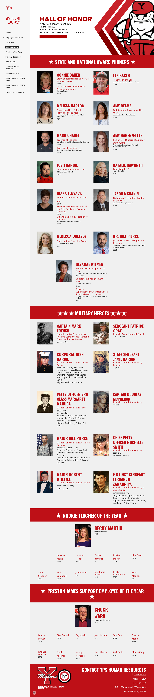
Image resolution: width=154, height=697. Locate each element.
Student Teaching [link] (13, 57)
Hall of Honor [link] (12, 47)
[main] (92, 61)
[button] (151, 3)
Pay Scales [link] (10, 42)
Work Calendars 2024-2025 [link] (15, 79)
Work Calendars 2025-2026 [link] (15, 86)
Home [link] (8, 33)
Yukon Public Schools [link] (15, 92)
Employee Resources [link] (14, 37)
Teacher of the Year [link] (14, 52)
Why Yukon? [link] (11, 62)
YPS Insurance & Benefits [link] (12, 67)
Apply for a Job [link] (12, 74)
